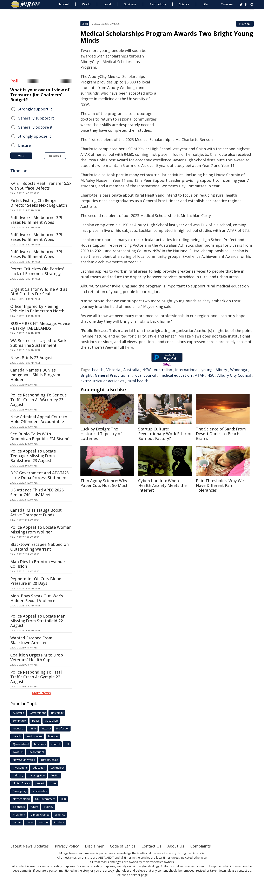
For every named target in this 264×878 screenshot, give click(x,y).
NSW (146, 369)
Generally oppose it (35, 127)
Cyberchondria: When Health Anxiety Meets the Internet (162, 485)
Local (107, 4)
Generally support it (36, 118)
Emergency (20, 791)
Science (184, 4)
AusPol (55, 775)
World (86, 4)
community (20, 720)
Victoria (113, 369)
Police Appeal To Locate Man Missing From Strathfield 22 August (37, 620)
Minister (53, 736)
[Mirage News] (27, 4)
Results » (55, 156)
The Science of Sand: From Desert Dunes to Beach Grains (221, 433)
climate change (40, 814)
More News (41, 693)
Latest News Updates (29, 846)
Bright (86, 375)
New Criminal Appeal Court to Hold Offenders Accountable (38, 419)
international (186, 369)
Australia (131, 369)
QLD (63, 799)
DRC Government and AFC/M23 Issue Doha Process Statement (39, 475)
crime (53, 783)
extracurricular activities (102, 380)
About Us (175, 846)
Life (205, 4)
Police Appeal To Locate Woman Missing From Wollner (41, 530)
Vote (21, 156)
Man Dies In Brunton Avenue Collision (37, 564)
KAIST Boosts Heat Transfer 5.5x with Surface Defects (40, 186)
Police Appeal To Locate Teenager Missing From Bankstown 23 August (33, 455)
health (97, 369)
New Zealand (21, 799)
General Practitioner (113, 375)
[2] (164, 865)
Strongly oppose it (34, 136)
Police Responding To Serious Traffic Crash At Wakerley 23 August (38, 399)
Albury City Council (234, 375)
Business (130, 4)
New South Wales (24, 760)
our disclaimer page (134, 875)
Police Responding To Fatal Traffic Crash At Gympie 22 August (36, 676)
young (207, 369)
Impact (17, 822)
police (36, 720)
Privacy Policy (67, 846)
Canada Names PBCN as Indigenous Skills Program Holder (35, 374)
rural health (137, 380)
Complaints (200, 846)
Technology (158, 4)
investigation (37, 775)
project (39, 783)
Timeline (227, 4)
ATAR (199, 375)
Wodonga (238, 369)
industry (18, 775)
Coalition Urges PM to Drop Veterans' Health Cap (36, 657)
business (40, 744)
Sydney (48, 807)
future (34, 807)
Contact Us (151, 846)
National (63, 4)
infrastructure (49, 760)
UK (67, 744)
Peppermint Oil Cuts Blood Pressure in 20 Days (35, 581)
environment (35, 736)
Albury (221, 369)
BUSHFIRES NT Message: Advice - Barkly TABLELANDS (40, 326)
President (19, 814)
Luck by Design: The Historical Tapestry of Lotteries (101, 433)
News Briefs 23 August (31, 357)
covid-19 (18, 752)
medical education (175, 375)
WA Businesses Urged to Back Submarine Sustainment (38, 343)
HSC (210, 375)
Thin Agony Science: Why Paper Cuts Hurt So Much (104, 483)
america (60, 814)
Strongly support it (35, 109)
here (129, 347)
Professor (62, 728)
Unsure (24, 145)
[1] (161, 865)
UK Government (45, 799)
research (18, 728)
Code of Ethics (122, 846)
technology (58, 767)
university (57, 713)
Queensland (21, 744)
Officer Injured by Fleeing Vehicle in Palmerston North (37, 309)
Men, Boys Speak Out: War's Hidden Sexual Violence (36, 598)
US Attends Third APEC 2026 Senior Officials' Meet (37, 492)
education (39, 767)
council (55, 744)
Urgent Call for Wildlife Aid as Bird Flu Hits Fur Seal (38, 292)
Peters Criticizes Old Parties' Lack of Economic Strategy (37, 271)
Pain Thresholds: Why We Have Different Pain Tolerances (220, 485)
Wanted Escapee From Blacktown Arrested (31, 640)
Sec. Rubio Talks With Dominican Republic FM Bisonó (40, 436)
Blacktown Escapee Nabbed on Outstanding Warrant (39, 547)
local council (145, 375)
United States (21, 783)
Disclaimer (94, 846)
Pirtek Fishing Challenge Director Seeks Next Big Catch (38, 203)
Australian (163, 369)
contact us (244, 870)
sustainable (39, 791)
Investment (20, 767)
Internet (44, 822)
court (30, 822)
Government (38, 713)
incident (59, 822)
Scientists (19, 807)
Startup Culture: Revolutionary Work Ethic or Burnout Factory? (165, 433)
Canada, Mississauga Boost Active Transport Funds (36, 513)
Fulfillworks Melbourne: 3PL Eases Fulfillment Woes (36, 220)
